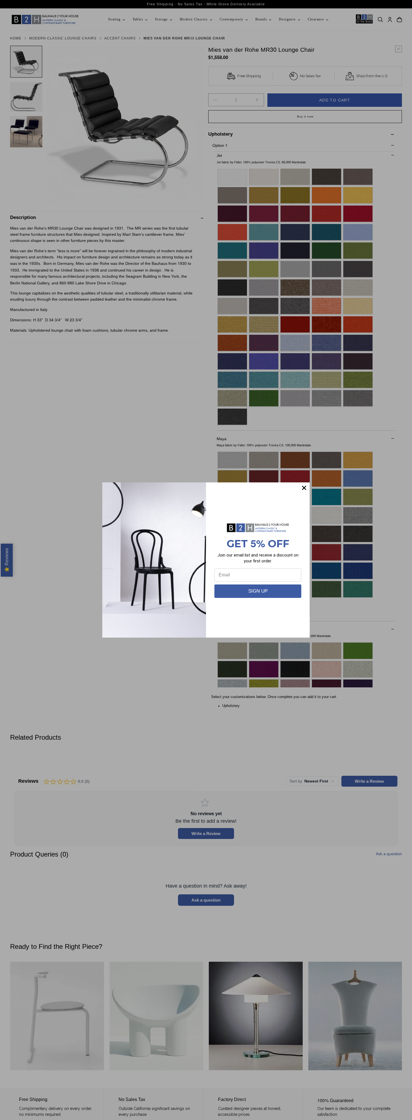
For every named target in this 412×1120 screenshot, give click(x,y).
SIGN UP (258, 591)
